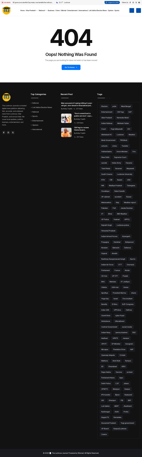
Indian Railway (106, 123)
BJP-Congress (127, 304)
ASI (102, 400)
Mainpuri (116, 389)
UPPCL (127, 219)
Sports (132, 259)
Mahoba (113, 282)
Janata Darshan (127, 208)
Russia (128, 197)
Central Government (109, 327)
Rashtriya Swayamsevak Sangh (113, 259)
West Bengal (126, 106)
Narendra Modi (123, 118)
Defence (127, 248)
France (117, 270)
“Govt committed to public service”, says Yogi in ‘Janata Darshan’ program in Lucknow (82, 114)
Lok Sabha (105, 406)
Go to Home (70, 67)
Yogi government (127, 423)
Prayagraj (105, 242)
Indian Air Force (107, 265)
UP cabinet (105, 197)
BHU (103, 282)
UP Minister (116, 344)
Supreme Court (120, 157)
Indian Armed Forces (109, 236)
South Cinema (106, 174)
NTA (103, 180)
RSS (134, 332)
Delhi (117, 412)
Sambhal (117, 242)
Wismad (81, 453)
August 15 (105, 417)
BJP (130, 112)
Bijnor (117, 395)
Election (104, 106)
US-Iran (104, 276)
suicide (104, 163)
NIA (102, 185)
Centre (104, 434)
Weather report (130, 202)
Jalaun (126, 383)
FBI (122, 400)
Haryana (129, 163)
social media (127, 327)
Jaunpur (126, 338)
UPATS (115, 338)
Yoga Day (105, 299)
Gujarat (104, 253)
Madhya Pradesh (115, 185)
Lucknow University (124, 174)
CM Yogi (120, 112)
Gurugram (129, 344)
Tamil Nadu (105, 168)
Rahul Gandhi (119, 191)
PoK (114, 208)
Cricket (122, 355)
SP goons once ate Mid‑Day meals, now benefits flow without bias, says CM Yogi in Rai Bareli (32, 3)
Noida (127, 270)
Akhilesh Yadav (123, 123)
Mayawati (130, 168)
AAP (131, 349)
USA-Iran (115, 287)
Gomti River (105, 316)
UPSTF (104, 344)
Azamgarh (126, 236)
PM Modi (123, 140)
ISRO (123, 366)
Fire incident (127, 299)
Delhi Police (106, 383)
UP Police (105, 219)
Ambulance (105, 321)
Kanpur (127, 389)
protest (129, 372)
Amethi (114, 253)
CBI (111, 180)
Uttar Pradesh (106, 118)
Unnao (125, 287)
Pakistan (104, 208)
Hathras (129, 310)
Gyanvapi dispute (108, 355)
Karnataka (117, 417)
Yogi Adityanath (117, 129)
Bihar (110, 214)
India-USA (105, 310)
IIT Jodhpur (125, 282)
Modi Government (108, 140)
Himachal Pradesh (108, 231)
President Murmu (119, 293)
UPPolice (117, 310)
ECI (129, 129)
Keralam (104, 248)
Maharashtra (106, 202)
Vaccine (119, 372)
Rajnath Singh (106, 225)
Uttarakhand (119, 321)
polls (114, 106)
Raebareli (128, 395)
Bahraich (116, 248)
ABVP (116, 406)
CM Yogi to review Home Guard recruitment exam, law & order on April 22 (83, 128)
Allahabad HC (106, 135)
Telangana (131, 185)
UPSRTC (104, 389)
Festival (117, 219)
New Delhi (105, 157)
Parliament (105, 270)
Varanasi (118, 168)
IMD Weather (122, 214)
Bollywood (129, 242)
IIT (102, 214)
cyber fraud (119, 316)
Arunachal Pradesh (108, 423)
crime (114, 146)
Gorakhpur (105, 191)
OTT (120, 265)
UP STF (115, 276)
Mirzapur (104, 349)
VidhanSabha (106, 151)
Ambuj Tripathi (67, 109)
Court (103, 129)
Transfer (125, 146)
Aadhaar (104, 338)
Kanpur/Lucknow (120, 429)
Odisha (104, 287)
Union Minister (122, 151)
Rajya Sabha (106, 372)
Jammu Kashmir (121, 332)
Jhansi (133, 293)
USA (128, 180)
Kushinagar (105, 412)
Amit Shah (116, 361)
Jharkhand (127, 406)
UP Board (105, 429)
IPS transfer (105, 395)
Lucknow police (123, 225)
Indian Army (116, 163)
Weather (132, 135)
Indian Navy (105, 332)
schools (104, 146)
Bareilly (104, 304)
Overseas (130, 265)
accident (118, 197)
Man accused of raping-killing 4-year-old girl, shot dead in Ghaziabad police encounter (77, 104)
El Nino (114, 304)
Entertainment (106, 112)
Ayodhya (104, 293)
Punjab (125, 276)
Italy (117, 202)
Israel (116, 299)
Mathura (104, 361)
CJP (117, 383)
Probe (126, 412)
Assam (119, 180)
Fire (134, 151)
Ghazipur (112, 400)
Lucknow (120, 135)
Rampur (128, 361)
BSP (129, 400)
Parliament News (108, 378)
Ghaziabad (112, 366)
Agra (121, 378)
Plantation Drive (119, 349)
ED (102, 366)
